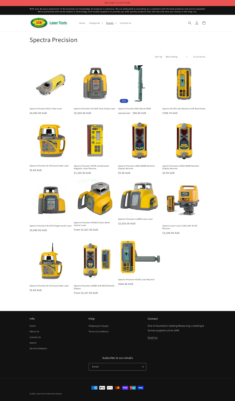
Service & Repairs (38, 348)
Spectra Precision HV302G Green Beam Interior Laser (92, 224)
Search (33, 342)
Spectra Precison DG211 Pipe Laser (46, 108)
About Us (34, 331)
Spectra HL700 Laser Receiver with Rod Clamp (183, 108)
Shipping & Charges (99, 325)
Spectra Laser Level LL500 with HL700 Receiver (179, 227)
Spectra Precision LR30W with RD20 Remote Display (94, 287)
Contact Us (35, 337)
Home (33, 325)
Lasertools (40, 394)
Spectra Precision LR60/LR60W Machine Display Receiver (136, 167)
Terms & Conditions (99, 331)
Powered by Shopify (53, 394)
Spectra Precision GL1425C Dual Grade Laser (94, 108)
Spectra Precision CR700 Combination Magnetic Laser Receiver (91, 167)
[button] (95, 23)
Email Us (153, 337)
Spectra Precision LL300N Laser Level (135, 219)
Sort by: (159, 56)
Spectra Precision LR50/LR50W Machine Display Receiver (180, 167)
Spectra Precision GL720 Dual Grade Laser (49, 166)
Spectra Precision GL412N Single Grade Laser (51, 226)
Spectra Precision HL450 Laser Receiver (136, 279)
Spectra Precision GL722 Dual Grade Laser (49, 286)
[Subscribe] (142, 367)
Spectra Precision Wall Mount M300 (134, 108)
